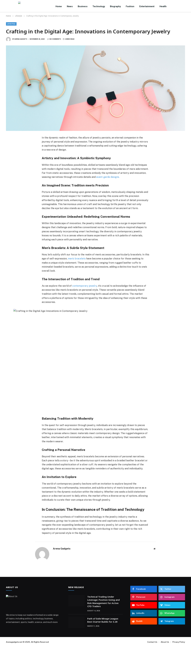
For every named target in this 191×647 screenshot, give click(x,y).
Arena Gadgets (21, 39)
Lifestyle (11, 24)
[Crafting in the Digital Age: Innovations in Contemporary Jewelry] (95, 88)
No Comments (55, 39)
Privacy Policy (178, 642)
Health (163, 6)
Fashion (130, 6)
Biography (115, 6)
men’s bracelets (77, 258)
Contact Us (152, 642)
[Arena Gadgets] (33, 6)
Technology (99, 6)
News (70, 6)
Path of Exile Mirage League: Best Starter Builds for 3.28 (102, 620)
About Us (165, 642)
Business (82, 6)
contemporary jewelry (84, 285)
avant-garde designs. (108, 177)
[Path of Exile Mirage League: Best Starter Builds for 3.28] (76, 622)
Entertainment (146, 6)
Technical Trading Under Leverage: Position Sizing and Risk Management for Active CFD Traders (103, 601)
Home (59, 6)
